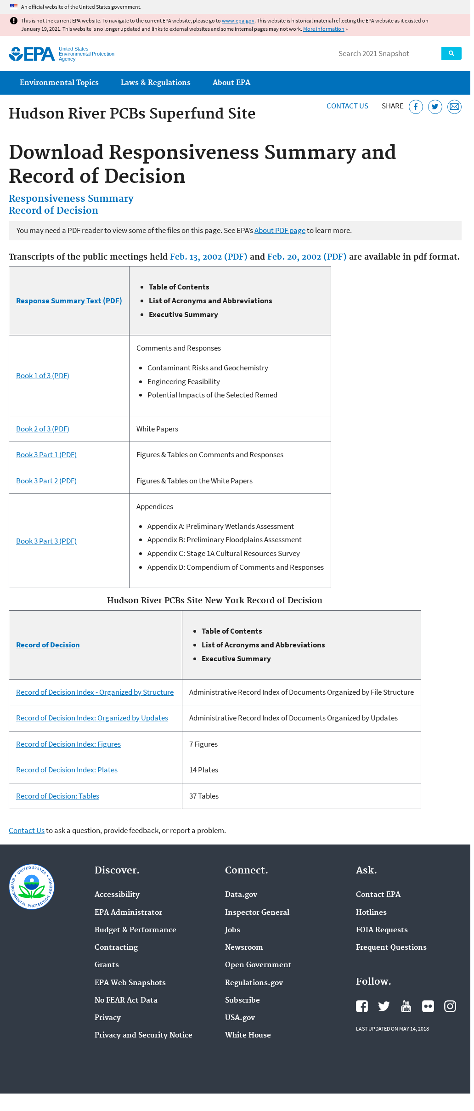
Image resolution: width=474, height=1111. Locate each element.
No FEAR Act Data (126, 1001)
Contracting (116, 948)
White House (248, 1036)
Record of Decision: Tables (57, 796)
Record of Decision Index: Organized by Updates (92, 718)
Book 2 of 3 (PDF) (42, 429)
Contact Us (347, 106)
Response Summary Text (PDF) (69, 300)
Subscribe (242, 1001)
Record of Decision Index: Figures (68, 744)
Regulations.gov (254, 983)
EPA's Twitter (384, 1006)
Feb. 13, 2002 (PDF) (209, 257)
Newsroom (244, 948)
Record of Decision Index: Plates (67, 770)
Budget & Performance (135, 930)
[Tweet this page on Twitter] (435, 107)
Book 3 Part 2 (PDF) (46, 481)
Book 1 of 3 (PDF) (42, 375)
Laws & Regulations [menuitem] (156, 83)
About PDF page (279, 230)
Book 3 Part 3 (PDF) (46, 541)
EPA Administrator (128, 913)
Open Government (258, 965)
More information (323, 28)
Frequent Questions (391, 948)
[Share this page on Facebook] (416, 107)
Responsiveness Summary (71, 199)
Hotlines (371, 913)
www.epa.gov (238, 20)
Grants (107, 965)
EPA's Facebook (362, 1006)
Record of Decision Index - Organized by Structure (95, 692)
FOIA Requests (382, 930)
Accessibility (117, 895)
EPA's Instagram (450, 1006)
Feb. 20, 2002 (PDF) (307, 257)
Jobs (232, 930)
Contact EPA (378, 895)
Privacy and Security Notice (143, 1036)
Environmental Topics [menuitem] (59, 83)
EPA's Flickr (428, 1006)
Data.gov (241, 895)
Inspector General (257, 913)
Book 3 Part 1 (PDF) (46, 454)
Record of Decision (53, 211)
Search (451, 53)
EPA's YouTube (406, 1006)
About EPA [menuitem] (231, 83)
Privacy (108, 1018)
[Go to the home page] (32, 54)
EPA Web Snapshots (130, 983)
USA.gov (240, 1018)
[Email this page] (454, 107)
